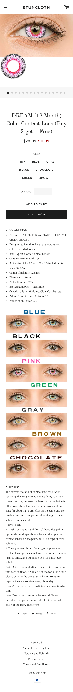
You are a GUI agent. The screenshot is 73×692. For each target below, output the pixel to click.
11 (46, 93)
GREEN (27, 177)
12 (49, 93)
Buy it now (36, 214)
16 (64, 93)
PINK (21, 161)
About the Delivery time (36, 648)
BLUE (36, 161)
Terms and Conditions (36, 664)
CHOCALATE (45, 169)
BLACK (24, 169)
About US (36, 642)
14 (57, 93)
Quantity (26, 191)
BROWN (45, 177)
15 (61, 93)
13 (53, 93)
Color (36, 153)
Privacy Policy (36, 659)
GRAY (50, 161)
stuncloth (36, 7)
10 (42, 93)
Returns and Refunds (36, 653)
